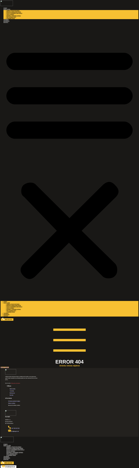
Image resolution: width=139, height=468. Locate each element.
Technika (5, 313)
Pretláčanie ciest (11, 17)
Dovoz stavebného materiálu (14, 13)
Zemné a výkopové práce (12, 10)
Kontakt (5, 22)
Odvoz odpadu (10, 14)
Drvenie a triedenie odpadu (13, 15)
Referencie (6, 314)
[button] (69, 162)
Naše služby (6, 9)
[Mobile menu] (69, 358)
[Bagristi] (7, 5)
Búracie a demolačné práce (13, 12)
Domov (5, 301)
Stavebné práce (10, 18)
